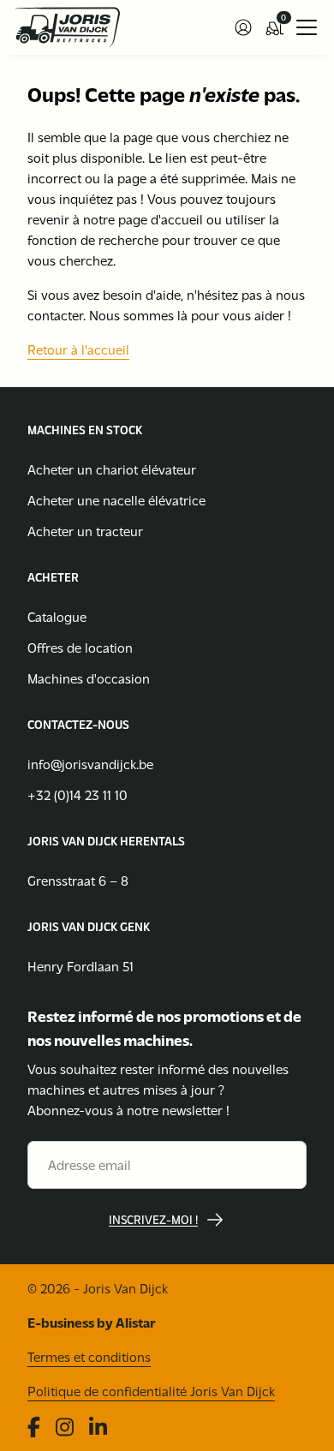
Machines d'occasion (88, 678)
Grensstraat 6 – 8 (77, 880)
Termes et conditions (89, 1356)
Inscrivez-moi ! (153, 1219)
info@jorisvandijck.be (90, 763)
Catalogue (56, 616)
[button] (243, 27)
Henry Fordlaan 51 (80, 966)
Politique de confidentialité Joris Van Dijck (151, 1390)
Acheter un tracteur (85, 530)
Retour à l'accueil (78, 349)
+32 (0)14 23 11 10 (77, 794)
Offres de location (80, 647)
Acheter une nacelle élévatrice (116, 500)
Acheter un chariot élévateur (111, 469)
